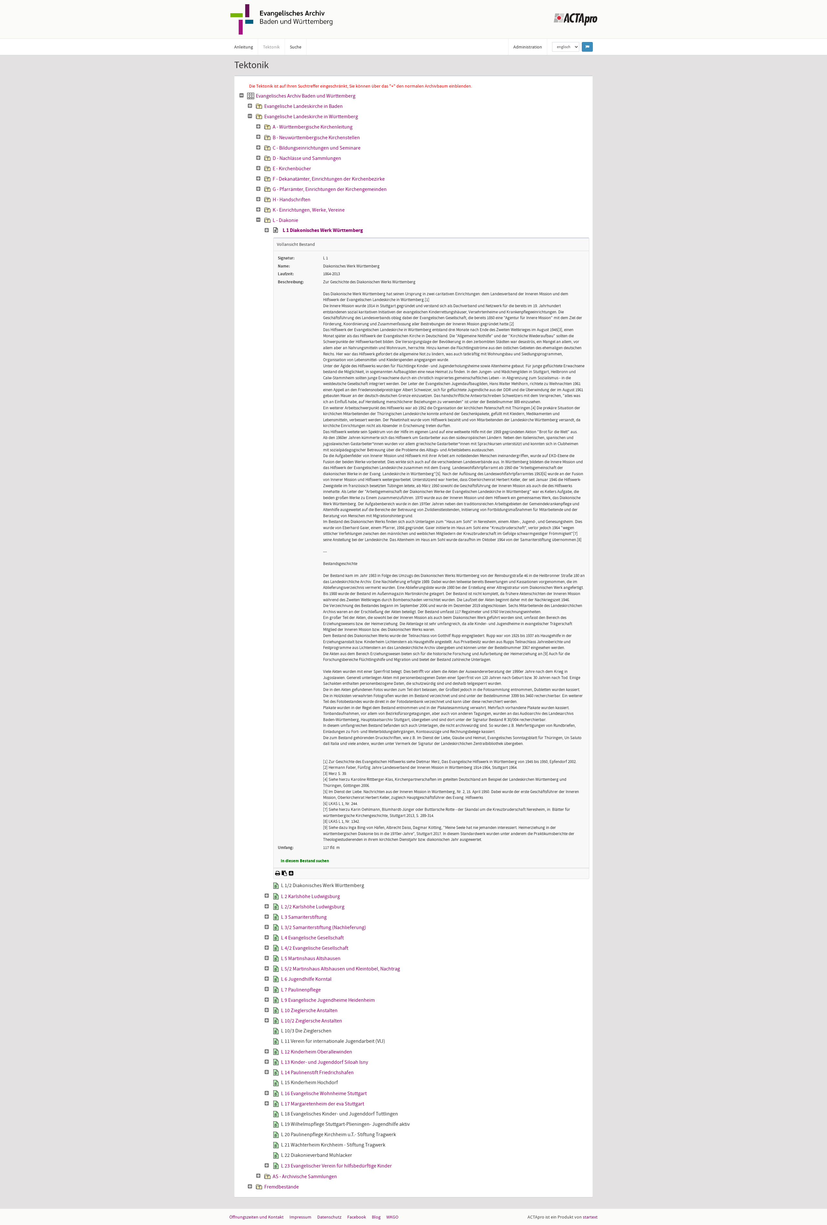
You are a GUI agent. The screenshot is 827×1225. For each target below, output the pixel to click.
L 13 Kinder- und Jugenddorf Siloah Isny (324, 1062)
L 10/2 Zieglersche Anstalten (311, 1021)
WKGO (392, 1217)
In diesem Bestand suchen (305, 861)
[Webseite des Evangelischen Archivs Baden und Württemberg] (281, 19)
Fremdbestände (281, 1187)
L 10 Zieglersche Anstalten (309, 1010)
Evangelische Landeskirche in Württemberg (311, 116)
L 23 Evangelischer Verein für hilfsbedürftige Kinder (336, 1166)
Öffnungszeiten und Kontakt (256, 1217)
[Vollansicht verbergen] (275, 230)
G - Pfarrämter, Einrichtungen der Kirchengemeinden (330, 189)
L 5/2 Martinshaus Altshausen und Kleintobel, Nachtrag (340, 969)
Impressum (300, 1217)
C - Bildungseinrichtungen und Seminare (317, 148)
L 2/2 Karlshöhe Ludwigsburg (312, 907)
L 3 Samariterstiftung (304, 917)
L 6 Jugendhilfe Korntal (306, 979)
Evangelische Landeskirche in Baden (303, 106)
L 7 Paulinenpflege (301, 990)
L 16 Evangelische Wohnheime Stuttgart (324, 1093)
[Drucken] (277, 873)
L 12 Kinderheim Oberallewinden (316, 1052)
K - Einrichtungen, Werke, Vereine (309, 210)
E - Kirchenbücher (292, 168)
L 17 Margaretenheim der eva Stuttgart (322, 1104)
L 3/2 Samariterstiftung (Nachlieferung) (323, 927)
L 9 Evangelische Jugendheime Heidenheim (328, 1000)
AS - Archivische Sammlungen (305, 1176)
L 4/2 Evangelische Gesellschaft (314, 948)
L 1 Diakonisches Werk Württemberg (323, 231)
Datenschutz (329, 1217)
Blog (376, 1217)
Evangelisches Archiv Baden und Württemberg (305, 96)
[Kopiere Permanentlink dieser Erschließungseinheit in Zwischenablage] (284, 873)
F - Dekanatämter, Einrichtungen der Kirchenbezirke (329, 179)
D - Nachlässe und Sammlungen (307, 158)
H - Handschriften (291, 199)
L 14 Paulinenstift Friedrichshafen (317, 1072)
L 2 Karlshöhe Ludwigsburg (310, 896)
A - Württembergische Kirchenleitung (312, 127)
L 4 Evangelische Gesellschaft (312, 938)
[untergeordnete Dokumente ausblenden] (241, 95)
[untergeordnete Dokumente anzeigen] (250, 106)
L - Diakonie (285, 220)
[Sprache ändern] (587, 47)
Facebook (356, 1217)
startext (590, 1217)
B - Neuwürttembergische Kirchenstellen (316, 137)
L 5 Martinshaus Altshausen (310, 958)
